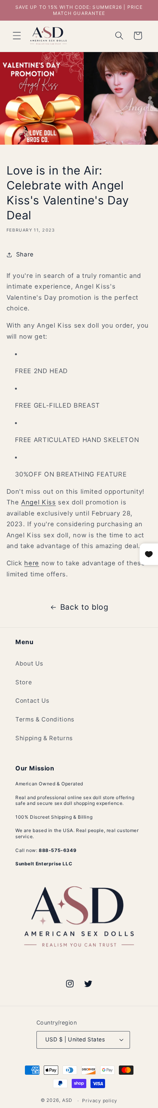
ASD (67, 1100)
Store (23, 682)
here (31, 563)
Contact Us (32, 700)
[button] (17, 35)
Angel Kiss (38, 502)
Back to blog (84, 607)
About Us (29, 663)
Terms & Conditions (44, 719)
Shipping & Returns (44, 738)
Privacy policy (99, 1100)
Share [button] (25, 254)
